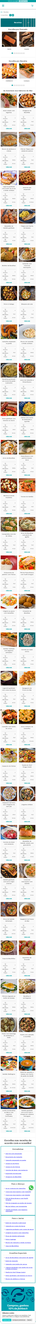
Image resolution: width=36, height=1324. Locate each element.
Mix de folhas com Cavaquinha (16, 1206)
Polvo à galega (11, 1239)
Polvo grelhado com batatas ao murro (19, 1276)
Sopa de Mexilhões (12, 1246)
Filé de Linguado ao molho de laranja (19, 1203)
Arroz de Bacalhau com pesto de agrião (19, 1258)
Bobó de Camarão (12, 1261)
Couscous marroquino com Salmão (18, 1195)
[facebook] (10, 15)
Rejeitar (29, 1320)
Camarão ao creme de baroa (15, 1226)
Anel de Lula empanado (14, 1154)
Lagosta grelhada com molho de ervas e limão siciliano (19, 1268)
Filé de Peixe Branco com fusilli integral (17, 1199)
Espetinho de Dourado (13, 1173)
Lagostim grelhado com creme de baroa (20, 1229)
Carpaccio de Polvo (12, 1163)
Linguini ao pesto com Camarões (17, 1233)
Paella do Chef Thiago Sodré (15, 1272)
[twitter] (13, 15)
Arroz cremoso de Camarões (16, 1188)
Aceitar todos (6, 1320)
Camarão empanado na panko (16, 1160)
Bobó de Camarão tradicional (16, 1223)
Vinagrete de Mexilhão (14, 1177)
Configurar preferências (19, 1320)
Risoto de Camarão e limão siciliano (18, 1243)
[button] (18, 1)
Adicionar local (23, 1)
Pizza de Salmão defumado (15, 1236)
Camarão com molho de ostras (16, 1264)
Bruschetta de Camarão (14, 1157)
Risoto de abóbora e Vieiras (15, 1279)
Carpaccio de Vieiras (13, 1167)
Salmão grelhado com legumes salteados (16, 1210)
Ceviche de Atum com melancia (17, 1170)
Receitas (6, 12)
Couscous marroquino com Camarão (18, 1192)
